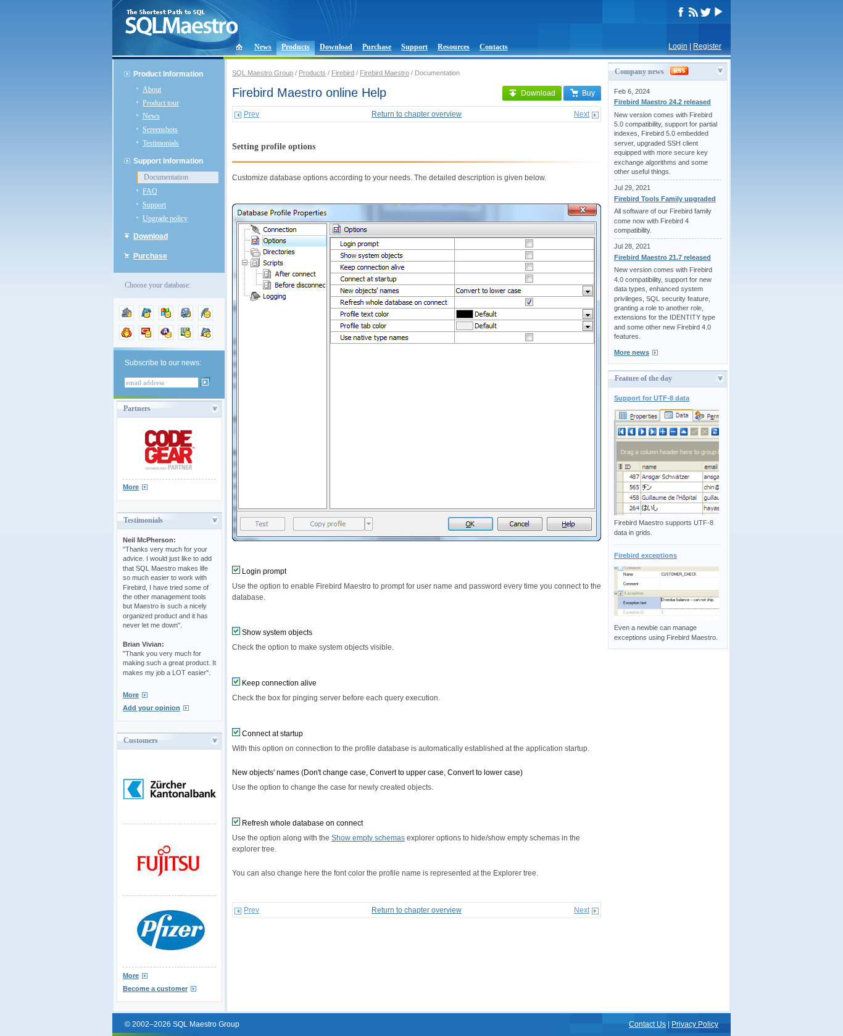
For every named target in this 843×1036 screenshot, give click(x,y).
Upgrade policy (165, 218)
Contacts (494, 47)
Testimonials (161, 143)
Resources (454, 47)
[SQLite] (205, 317)
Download (336, 47)
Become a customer (155, 988)
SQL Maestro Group (262, 73)
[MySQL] (146, 317)
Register (707, 46)
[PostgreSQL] (185, 317)
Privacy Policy (694, 1024)
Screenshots (160, 129)
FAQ (150, 191)
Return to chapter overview (417, 114)
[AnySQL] (126, 317)
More (131, 487)
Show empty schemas (368, 838)
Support (414, 47)
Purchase (376, 47)
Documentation (166, 177)
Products (295, 47)
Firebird (342, 73)
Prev (251, 114)
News (263, 47)
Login (677, 46)
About (152, 89)
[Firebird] (126, 337)
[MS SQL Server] (166, 317)
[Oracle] (146, 337)
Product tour (161, 103)
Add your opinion (151, 707)
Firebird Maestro (384, 73)
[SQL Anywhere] (166, 337)
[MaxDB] (205, 337)
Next (581, 114)
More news (631, 352)
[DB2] (185, 337)
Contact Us (647, 1024)
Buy (588, 93)
